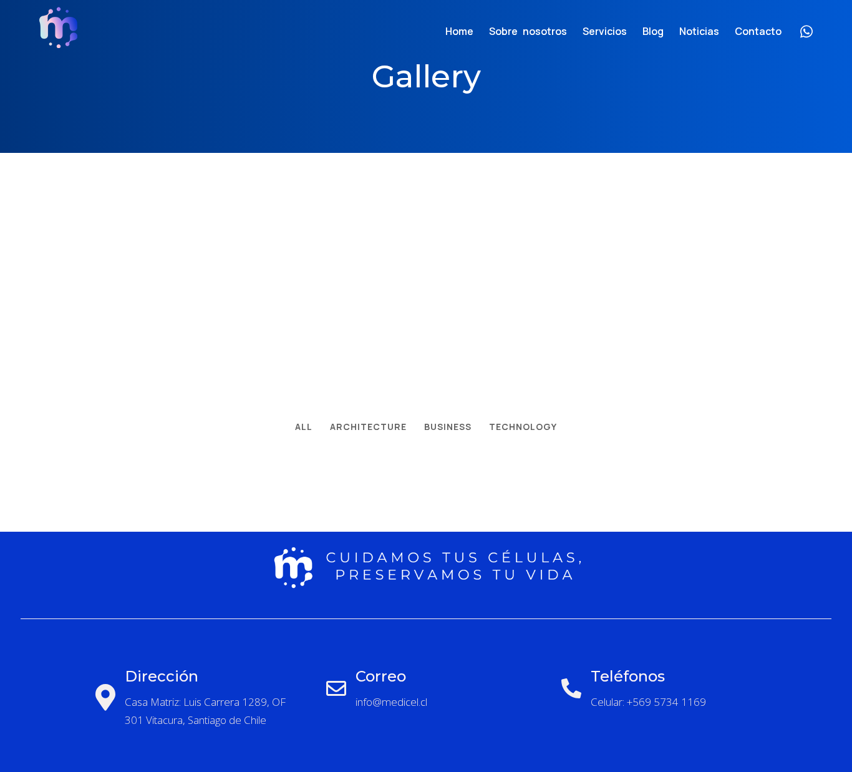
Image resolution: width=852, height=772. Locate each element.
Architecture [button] (368, 426)
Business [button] (448, 426)
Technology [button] (523, 426)
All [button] (303, 426)
